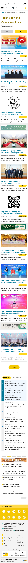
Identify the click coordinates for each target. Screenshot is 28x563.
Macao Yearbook (8, 541)
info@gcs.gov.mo (8, 528)
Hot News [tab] (6, 377)
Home (2, 12)
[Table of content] (2, 8)
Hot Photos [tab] (17, 377)
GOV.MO (6, 535)
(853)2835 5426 (19, 530)
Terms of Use (20, 545)
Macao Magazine (8, 538)
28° (17, 4)
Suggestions (20, 535)
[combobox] (8, 26)
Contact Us (20, 538)
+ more (23, 497)
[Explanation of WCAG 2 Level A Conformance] (25, 560)
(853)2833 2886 (8, 530)
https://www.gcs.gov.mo (10, 526)
